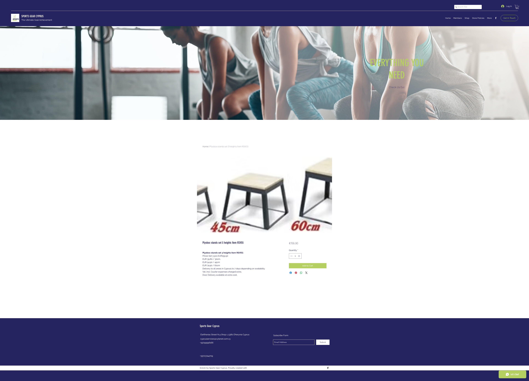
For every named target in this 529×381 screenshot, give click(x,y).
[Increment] (299, 256)
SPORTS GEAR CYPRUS (32, 16)
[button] (517, 7)
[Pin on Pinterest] (296, 272)
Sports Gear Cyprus (209, 326)
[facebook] (495, 18)
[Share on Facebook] (290, 272)
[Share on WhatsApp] (301, 272)
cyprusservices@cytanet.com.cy (215, 339)
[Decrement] (291, 256)
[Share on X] (306, 272)
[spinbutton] (295, 256)
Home (205, 146)
